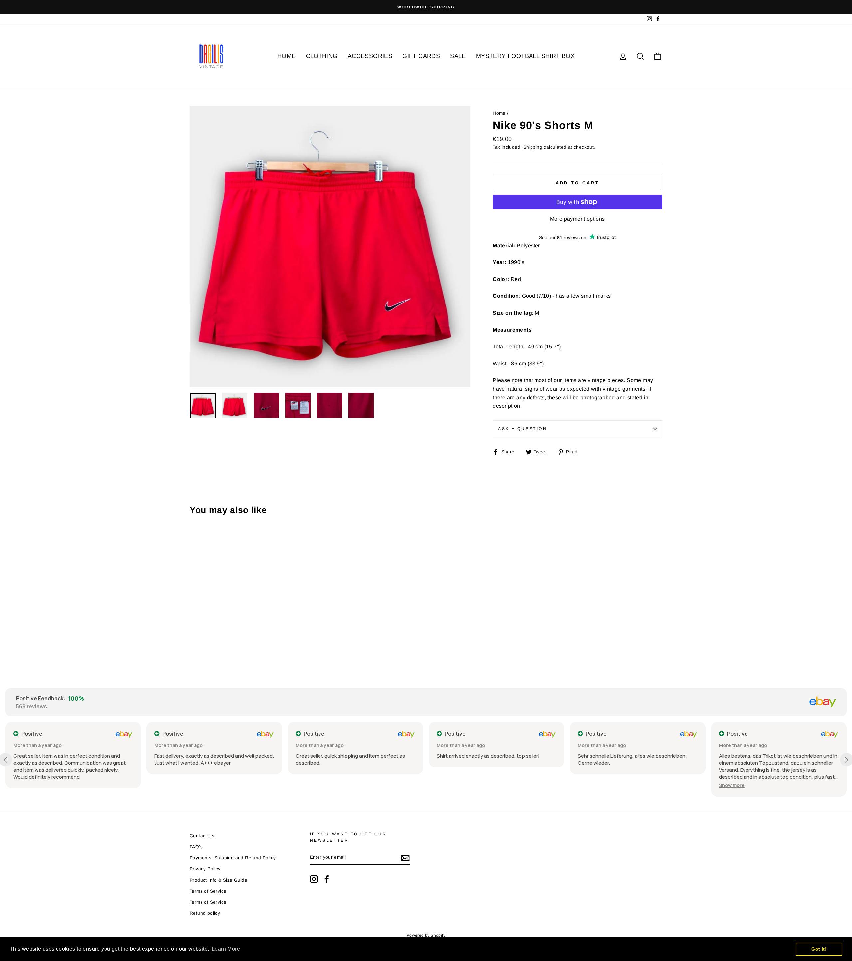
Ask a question (522, 428)
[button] (732, 785)
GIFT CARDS (421, 56)
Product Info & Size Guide (218, 880)
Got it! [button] (819, 949)
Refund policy (205, 913)
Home (499, 113)
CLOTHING (322, 56)
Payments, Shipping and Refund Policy (233, 857)
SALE (458, 56)
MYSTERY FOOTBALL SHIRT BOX (525, 56)
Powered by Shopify (426, 935)
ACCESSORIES (370, 56)
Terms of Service (208, 891)
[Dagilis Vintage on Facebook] (327, 879)
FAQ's (196, 846)
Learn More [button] (226, 949)
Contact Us (202, 835)
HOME (286, 56)
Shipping (532, 147)
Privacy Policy (205, 868)
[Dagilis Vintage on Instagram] (314, 879)
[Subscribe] (405, 857)
